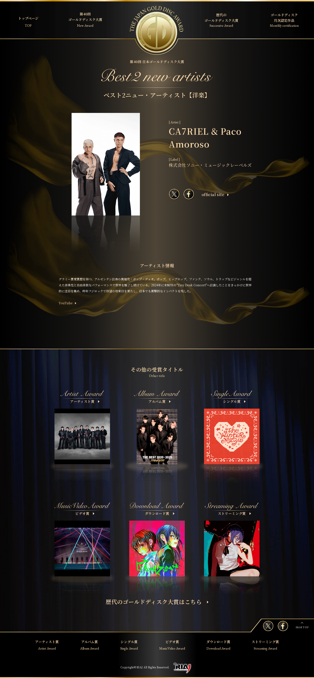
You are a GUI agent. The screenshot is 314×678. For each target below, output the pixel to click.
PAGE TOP (302, 627)
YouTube (66, 302)
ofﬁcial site (213, 194)
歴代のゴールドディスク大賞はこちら (154, 602)
